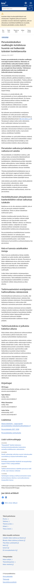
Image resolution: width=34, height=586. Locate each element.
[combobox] (14, 8)
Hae (29, 8)
